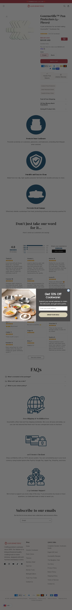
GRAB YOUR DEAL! (53, 315)
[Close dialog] (68, 290)
